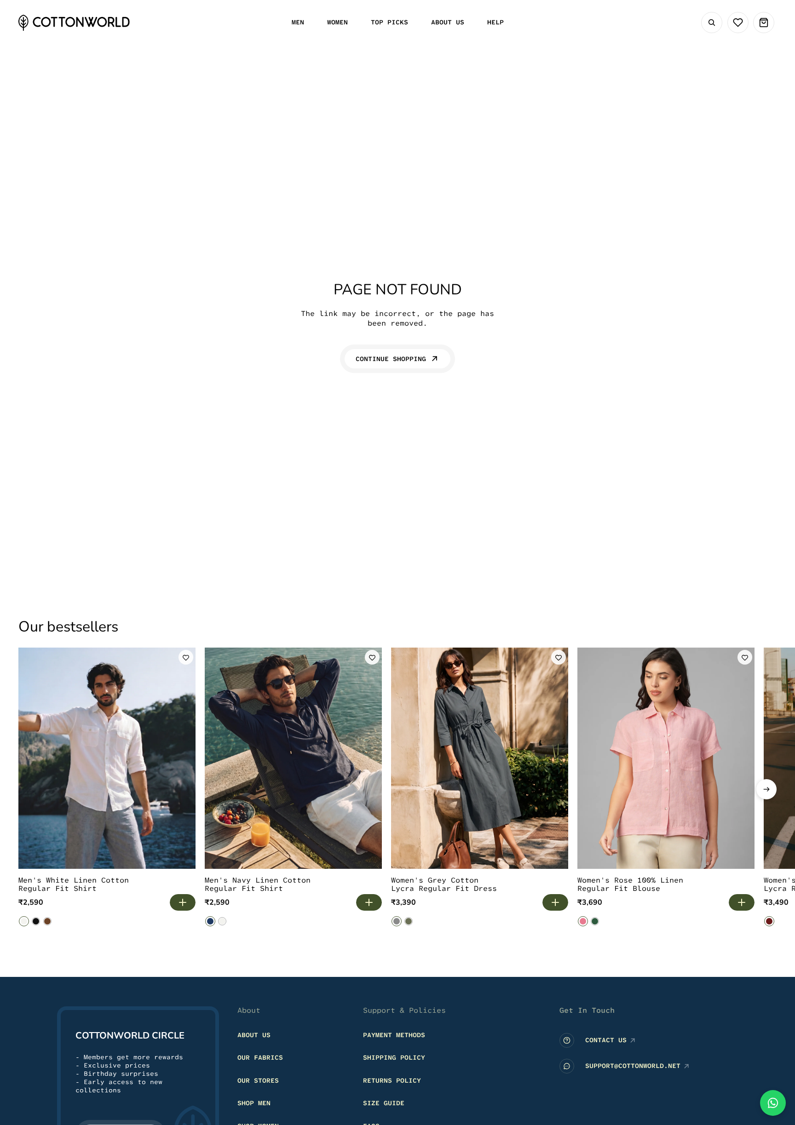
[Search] (711, 22)
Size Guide (383, 1103)
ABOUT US (254, 1034)
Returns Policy (392, 1080)
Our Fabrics (260, 1057)
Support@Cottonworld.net (632, 1066)
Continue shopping (391, 359)
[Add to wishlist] (186, 657)
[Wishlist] (738, 22)
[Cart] (763, 22)
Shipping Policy (394, 1057)
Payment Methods (394, 1034)
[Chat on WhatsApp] (773, 1103)
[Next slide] (766, 789)
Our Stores (258, 1080)
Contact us (606, 1040)
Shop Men (254, 1103)
